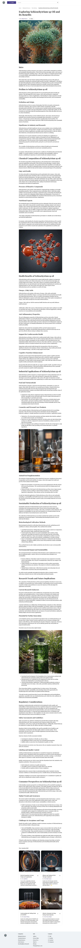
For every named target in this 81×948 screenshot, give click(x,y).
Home (20, 8)
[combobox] (37, 2)
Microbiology (34, 8)
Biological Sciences (26, 8)
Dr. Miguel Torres (23, 18)
